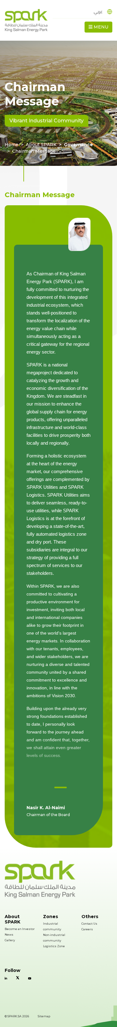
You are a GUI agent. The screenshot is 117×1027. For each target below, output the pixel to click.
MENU (100, 27)
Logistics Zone (54, 946)
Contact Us (89, 923)
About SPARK (41, 144)
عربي (98, 12)
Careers (87, 929)
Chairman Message (34, 151)
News (9, 934)
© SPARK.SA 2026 (17, 1016)
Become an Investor (20, 929)
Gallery (10, 940)
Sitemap (44, 1016)
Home (11, 144)
